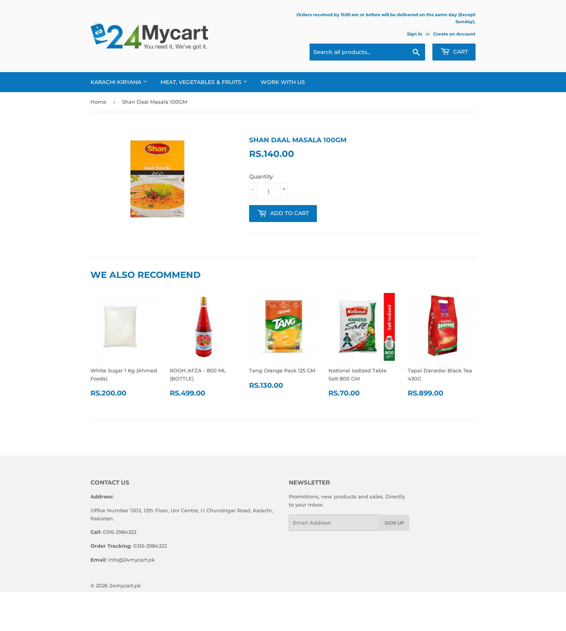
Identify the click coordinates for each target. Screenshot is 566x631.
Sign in (414, 34)
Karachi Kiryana (116, 82)
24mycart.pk (125, 585)
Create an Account (454, 34)
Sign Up (394, 523)
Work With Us (283, 82)
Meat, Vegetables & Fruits (202, 82)
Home (98, 102)
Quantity (261, 176)
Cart (460, 51)
